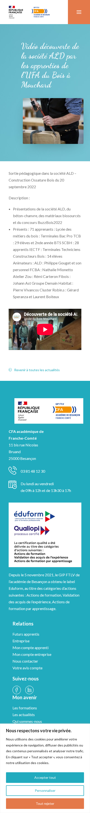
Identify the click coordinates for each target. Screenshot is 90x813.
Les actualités (23, 714)
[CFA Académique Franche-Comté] (29, 12)
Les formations (24, 707)
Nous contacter (25, 661)
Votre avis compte (27, 667)
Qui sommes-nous (27, 721)
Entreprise (21, 640)
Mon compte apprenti (30, 647)
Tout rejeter (45, 803)
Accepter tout (45, 777)
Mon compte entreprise (31, 654)
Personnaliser (45, 790)
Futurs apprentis (25, 634)
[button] (79, 12)
